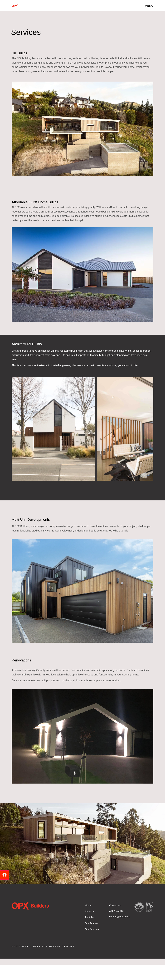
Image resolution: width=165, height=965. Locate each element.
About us (89, 911)
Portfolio (89, 917)
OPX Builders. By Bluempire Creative (47, 946)
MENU (149, 5)
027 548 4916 (116, 911)
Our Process (91, 923)
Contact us (115, 905)
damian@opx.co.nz (119, 916)
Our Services (92, 929)
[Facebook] (4, 875)
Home (88, 905)
